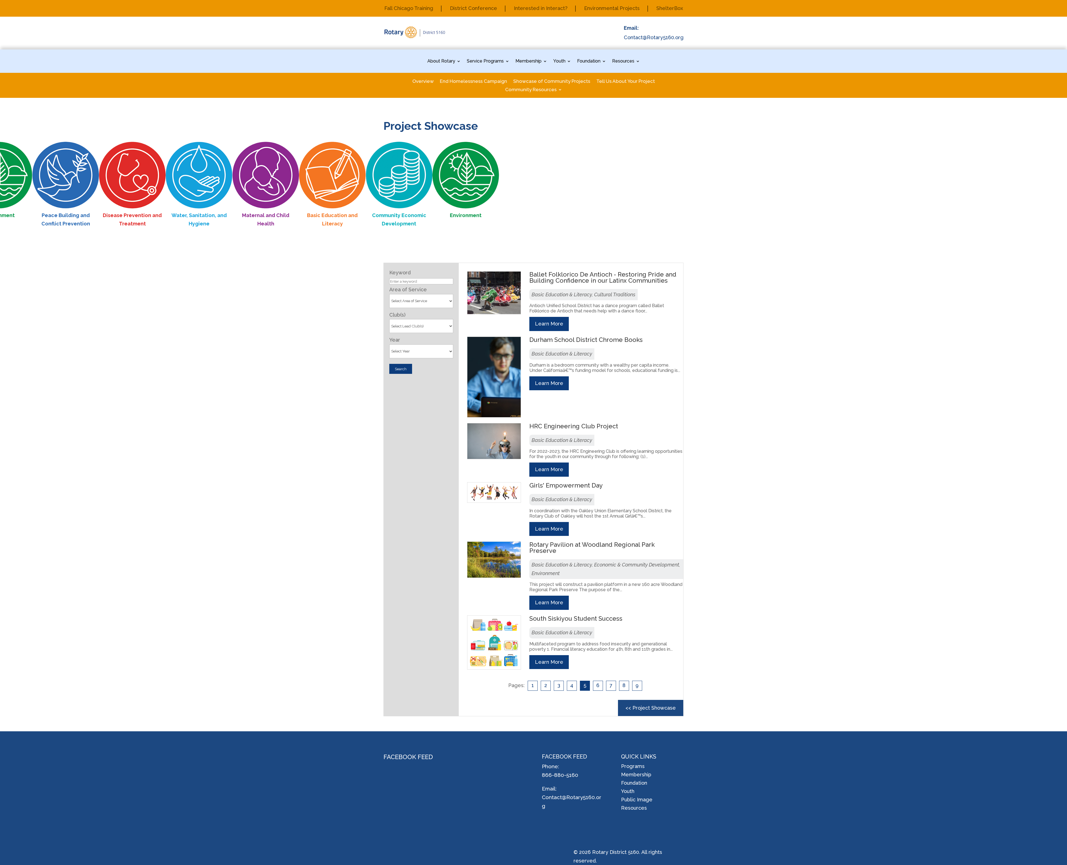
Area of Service (408, 289)
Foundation (588, 61)
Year (394, 340)
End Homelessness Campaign (473, 81)
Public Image (636, 800)
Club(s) (397, 315)
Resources (623, 61)
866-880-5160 (560, 775)
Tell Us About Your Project (625, 81)
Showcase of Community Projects (551, 81)
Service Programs (485, 61)
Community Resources (531, 90)
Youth (559, 61)
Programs (633, 766)
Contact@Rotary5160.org (654, 37)
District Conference (473, 8)
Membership (528, 61)
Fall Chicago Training (408, 8)
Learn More (549, 324)
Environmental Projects (612, 8)
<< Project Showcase (650, 708)
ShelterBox (669, 8)
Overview (423, 81)
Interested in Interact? (540, 8)
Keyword (400, 272)
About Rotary (441, 61)
